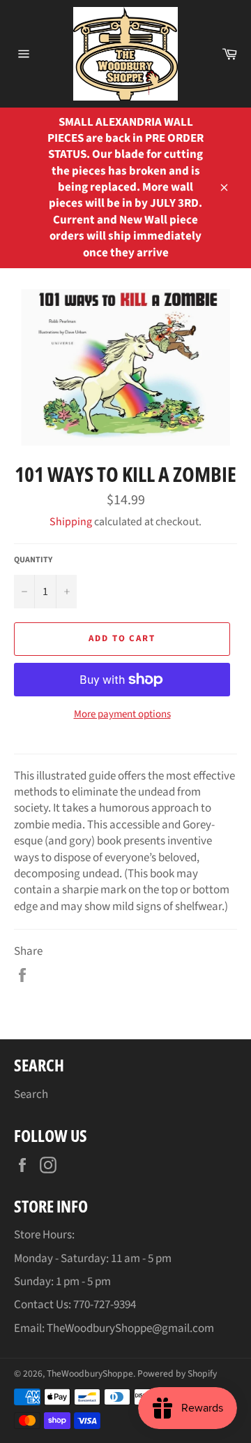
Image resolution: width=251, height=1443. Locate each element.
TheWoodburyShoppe (90, 1373)
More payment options (122, 715)
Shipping (71, 521)
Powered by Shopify (177, 1373)
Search (31, 1094)
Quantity (33, 560)
